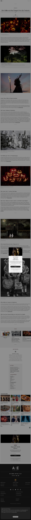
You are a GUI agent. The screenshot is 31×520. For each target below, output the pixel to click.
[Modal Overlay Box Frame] (15, 260)
